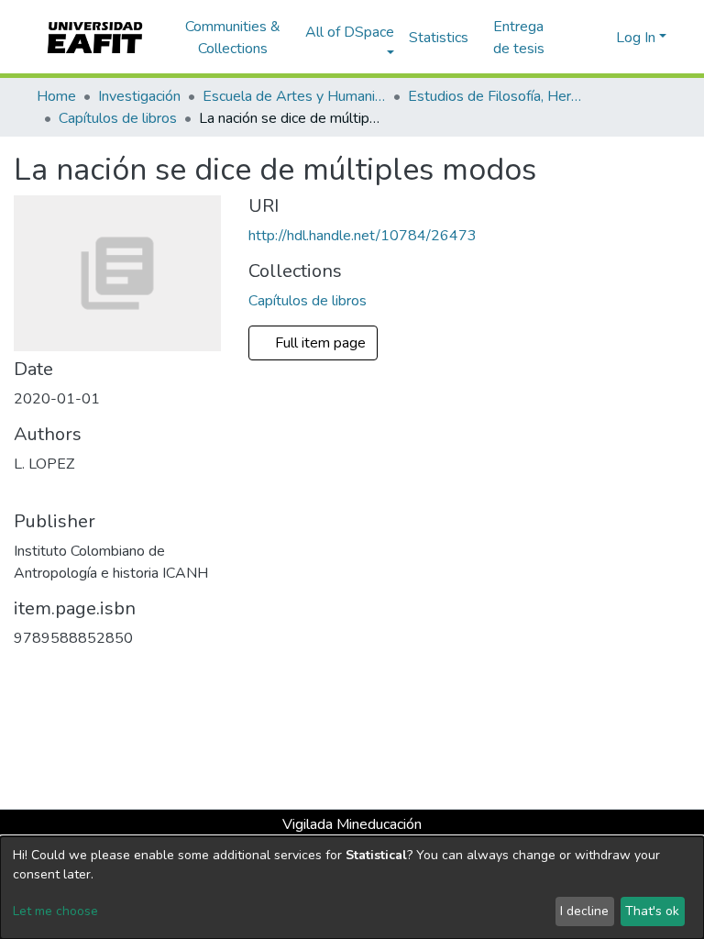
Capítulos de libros (118, 118)
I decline (584, 911)
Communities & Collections (232, 38)
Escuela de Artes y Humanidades (294, 96)
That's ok (652, 911)
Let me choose (55, 911)
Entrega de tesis (518, 38)
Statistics (438, 38)
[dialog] (352, 887)
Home (56, 96)
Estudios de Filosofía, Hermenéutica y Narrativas (499, 96)
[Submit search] (572, 38)
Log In (635, 38)
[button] (599, 38)
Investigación (139, 96)
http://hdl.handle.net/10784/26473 (362, 236)
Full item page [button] (322, 343)
